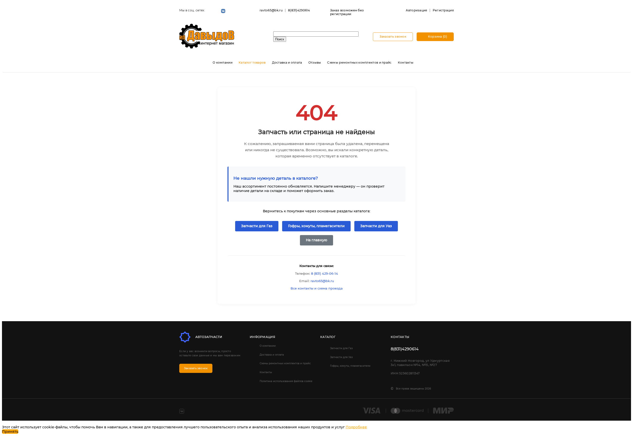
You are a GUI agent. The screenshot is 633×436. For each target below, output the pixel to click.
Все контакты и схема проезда (317, 288)
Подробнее (356, 427)
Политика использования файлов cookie (286, 381)
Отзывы (314, 62)
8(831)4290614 (299, 10)
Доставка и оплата (287, 62)
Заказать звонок (393, 36)
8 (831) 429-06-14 (324, 273)
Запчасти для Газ (256, 226)
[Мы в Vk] (223, 11)
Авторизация (416, 10)
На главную (316, 240)
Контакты (405, 62)
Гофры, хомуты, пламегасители (316, 226)
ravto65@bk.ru (271, 10)
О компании (222, 62)
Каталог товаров (252, 62)
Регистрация (443, 10)
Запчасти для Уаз (376, 226)
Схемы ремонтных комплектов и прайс (359, 62)
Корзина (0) (437, 36)
